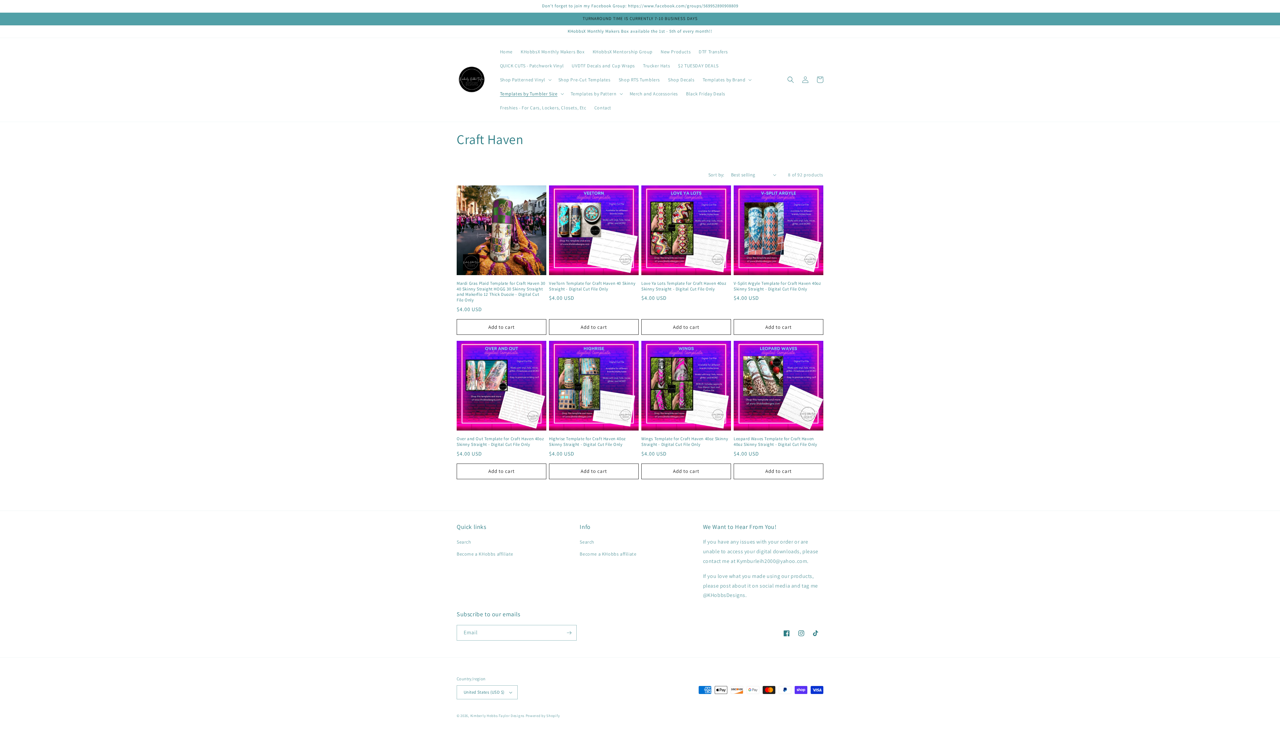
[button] (525, 80)
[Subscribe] (569, 633)
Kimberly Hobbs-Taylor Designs (497, 715)
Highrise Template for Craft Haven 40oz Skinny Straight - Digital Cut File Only (587, 441)
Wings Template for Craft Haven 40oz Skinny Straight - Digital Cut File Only (684, 441)
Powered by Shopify (543, 715)
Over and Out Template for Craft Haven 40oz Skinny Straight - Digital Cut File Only (500, 441)
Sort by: (716, 175)
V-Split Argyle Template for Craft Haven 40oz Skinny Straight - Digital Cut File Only (777, 286)
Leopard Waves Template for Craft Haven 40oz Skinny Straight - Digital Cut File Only (775, 441)
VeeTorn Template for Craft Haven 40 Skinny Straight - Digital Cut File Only (592, 286)
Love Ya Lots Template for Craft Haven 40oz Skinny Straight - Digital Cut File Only (683, 286)
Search (464, 542)
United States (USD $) (484, 692)
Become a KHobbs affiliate (485, 554)
